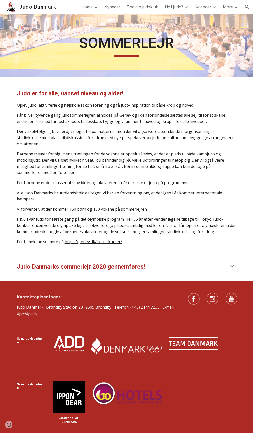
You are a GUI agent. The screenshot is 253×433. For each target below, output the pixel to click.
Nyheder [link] (112, 7)
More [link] (228, 7)
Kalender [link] (203, 7)
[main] (126, 45)
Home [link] (87, 7)
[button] (247, 7)
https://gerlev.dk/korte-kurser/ (93, 241)
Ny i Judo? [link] (174, 7)
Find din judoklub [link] (142, 7)
